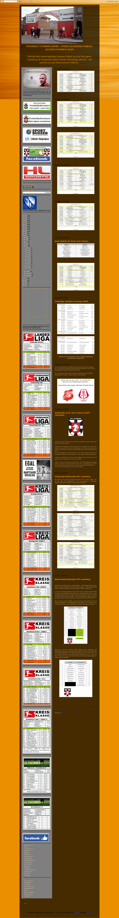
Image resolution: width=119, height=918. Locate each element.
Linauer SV (27, 850)
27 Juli (29, 267)
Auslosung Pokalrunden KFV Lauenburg (72, 477)
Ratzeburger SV (28, 856)
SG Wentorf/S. (28, 858)
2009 (25, 220)
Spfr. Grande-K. (28, 864)
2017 (25, 278)
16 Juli (29, 259)
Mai (27, 241)
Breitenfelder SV (28, 845)
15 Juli (29, 256)
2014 (25, 231)
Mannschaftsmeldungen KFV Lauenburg (72, 579)
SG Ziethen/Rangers (29, 860)
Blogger (89, 912)
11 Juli (29, 252)
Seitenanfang (29, 905)
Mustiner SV (27, 854)
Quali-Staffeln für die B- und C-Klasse (71, 241)
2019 (25, 282)
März (27, 237)
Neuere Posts (59, 709)
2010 (25, 222)
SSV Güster (27, 866)
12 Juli (29, 254)
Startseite (76, 709)
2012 (25, 226)
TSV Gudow (27, 873)
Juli (27, 246)
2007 (25, 216)
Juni (27, 244)
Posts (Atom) (64, 712)
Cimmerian (77, 912)
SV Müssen (27, 868)
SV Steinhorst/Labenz (30, 869)
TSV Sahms (27, 875)
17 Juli (29, 261)
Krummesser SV (28, 849)
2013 (25, 229)
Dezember (29, 275)
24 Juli (29, 265)
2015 (25, 233)
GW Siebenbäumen (29, 892)
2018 (25, 280)
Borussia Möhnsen (29, 886)
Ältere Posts (92, 709)
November (29, 273)
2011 (25, 224)
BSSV (25, 847)
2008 (25, 218)
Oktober (28, 271)
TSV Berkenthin (28, 871)
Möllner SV (27, 852)
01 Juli (29, 248)
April (27, 239)
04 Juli (29, 250)
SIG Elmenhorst (28, 862)
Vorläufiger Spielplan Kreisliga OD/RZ (71, 301)
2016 (25, 235)
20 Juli (29, 263)
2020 (25, 285)
